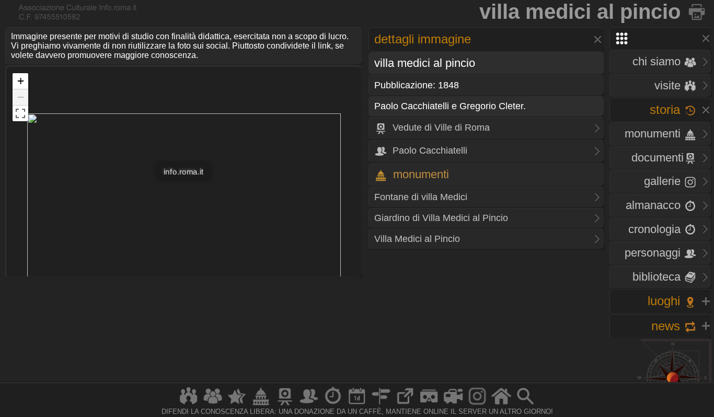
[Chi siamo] (213, 404)
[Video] (453, 404)
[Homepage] (501, 404)
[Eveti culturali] (357, 404)
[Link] (405, 404)
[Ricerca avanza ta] (525, 404)
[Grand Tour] (237, 404)
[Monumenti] (261, 404)
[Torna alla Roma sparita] (697, 11)
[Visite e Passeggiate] (189, 404)
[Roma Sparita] (285, 404)
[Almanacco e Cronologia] (333, 404)
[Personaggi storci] (309, 404)
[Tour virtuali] (429, 404)
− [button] (20, 96)
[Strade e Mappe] (381, 404)
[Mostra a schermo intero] (20, 113)
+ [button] (20, 80)
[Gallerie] (477, 404)
